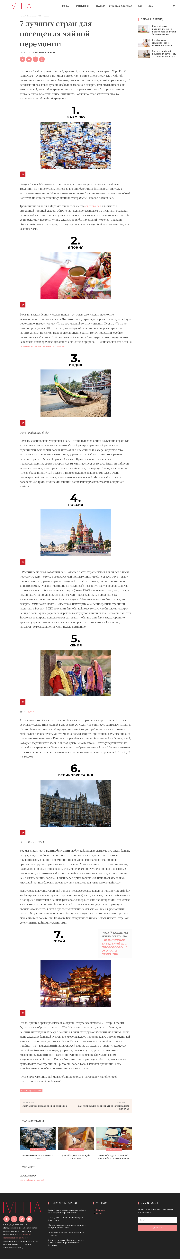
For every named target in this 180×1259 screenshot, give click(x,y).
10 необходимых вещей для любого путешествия (114, 1157)
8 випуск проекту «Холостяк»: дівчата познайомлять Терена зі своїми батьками (66, 1242)
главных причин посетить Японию (42, 346)
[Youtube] (29, 1219)
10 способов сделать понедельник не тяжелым (66, 1233)
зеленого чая (92, 206)
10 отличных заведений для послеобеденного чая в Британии (114, 947)
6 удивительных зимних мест (37, 1157)
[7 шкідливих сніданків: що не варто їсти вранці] (144, 43)
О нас (99, 1213)
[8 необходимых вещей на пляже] (76, 1138)
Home (22, 16)
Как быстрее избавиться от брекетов (44, 1105)
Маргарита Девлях (44, 52)
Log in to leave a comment (32, 1180)
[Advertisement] (159, 105)
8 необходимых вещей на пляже (76, 1157)
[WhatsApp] (42, 59)
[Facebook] (22, 59)
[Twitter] (29, 59)
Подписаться (157, 1228)
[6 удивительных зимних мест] (38, 1138)
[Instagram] (14, 1219)
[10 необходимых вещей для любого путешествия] (114, 1138)
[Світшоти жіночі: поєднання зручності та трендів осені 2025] (144, 54)
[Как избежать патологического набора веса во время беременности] (144, 29)
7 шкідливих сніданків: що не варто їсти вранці (162, 43)
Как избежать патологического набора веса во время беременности (164, 30)
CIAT (31, 712)
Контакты (100, 1210)
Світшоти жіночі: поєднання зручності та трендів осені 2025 (164, 54)
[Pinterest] (35, 59)
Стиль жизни (32, 16)
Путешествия (45, 16)
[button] (174, 6)
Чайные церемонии (31, 1091)
